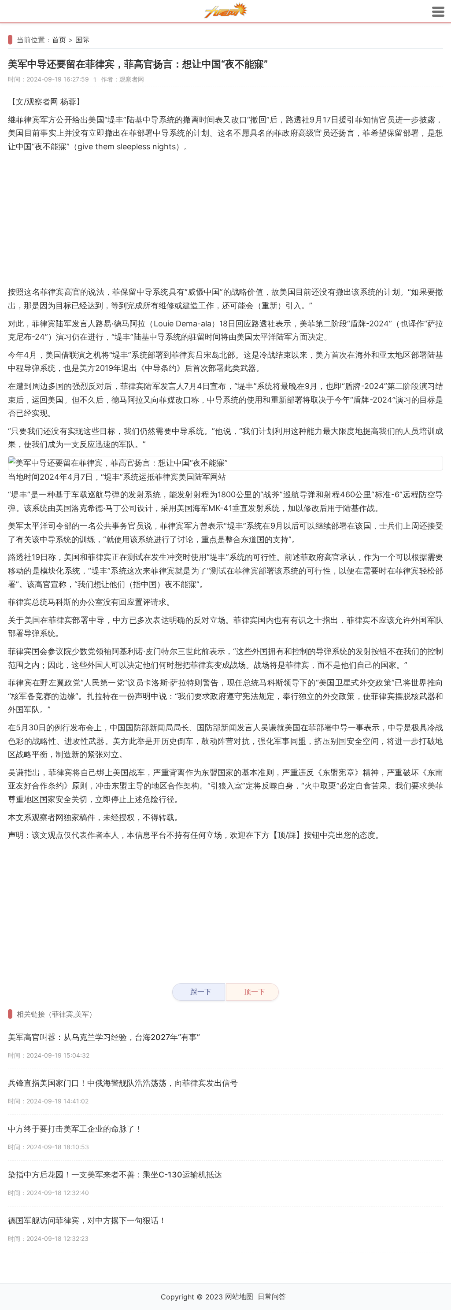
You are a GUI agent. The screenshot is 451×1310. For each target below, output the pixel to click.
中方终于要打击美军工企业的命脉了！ (75, 1128)
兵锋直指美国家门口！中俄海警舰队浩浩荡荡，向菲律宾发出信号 (123, 1083)
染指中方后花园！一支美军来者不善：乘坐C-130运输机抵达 (115, 1174)
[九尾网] (225, 11)
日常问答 (272, 1296)
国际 (82, 39)
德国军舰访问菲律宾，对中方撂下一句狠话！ (87, 1220)
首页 (59, 39)
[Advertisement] (225, 219)
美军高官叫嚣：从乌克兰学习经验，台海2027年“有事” (104, 1037)
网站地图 (239, 1296)
